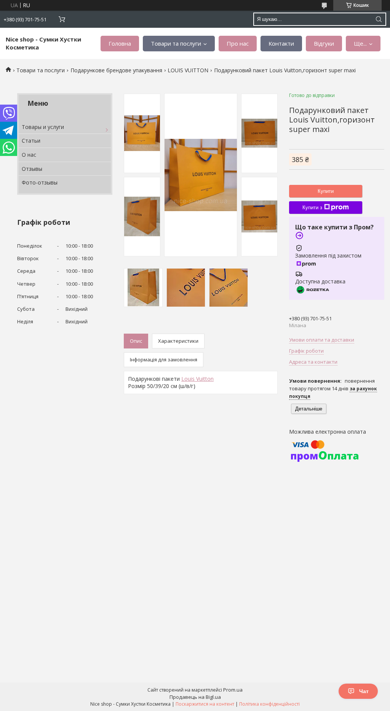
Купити (326, 191)
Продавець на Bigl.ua (195, 697)
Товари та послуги (176, 43)
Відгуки (324, 43)
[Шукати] (378, 19)
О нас (29, 154)
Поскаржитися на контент (205, 704)
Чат (364, 691)
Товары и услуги (43, 126)
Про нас (238, 43)
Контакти (281, 43)
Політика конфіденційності (269, 704)
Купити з (312, 207)
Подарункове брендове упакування (116, 70)
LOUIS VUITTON (188, 70)
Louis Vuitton (197, 378)
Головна (120, 43)
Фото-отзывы (40, 182)
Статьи (31, 140)
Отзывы (32, 168)
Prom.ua (233, 689)
